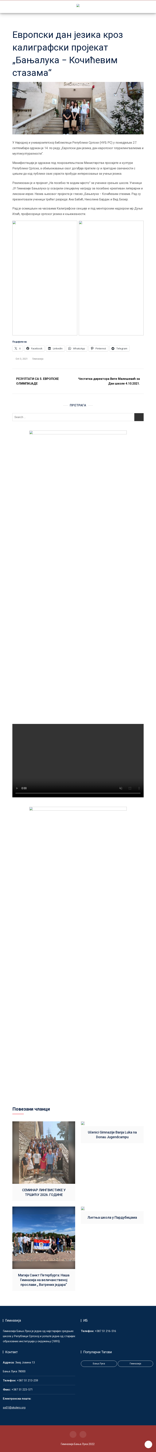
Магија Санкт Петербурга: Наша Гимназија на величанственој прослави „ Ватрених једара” (43, 1280)
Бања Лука (99, 1363)
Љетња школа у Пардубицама (112, 1217)
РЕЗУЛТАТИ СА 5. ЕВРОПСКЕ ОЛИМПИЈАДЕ (37, 381)
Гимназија (37, 359)
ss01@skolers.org (14, 1407)
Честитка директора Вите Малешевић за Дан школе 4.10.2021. (109, 381)
